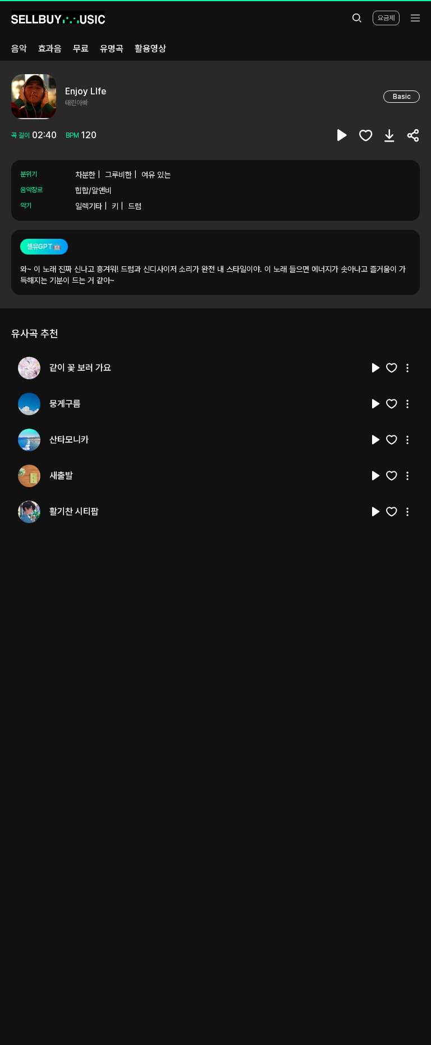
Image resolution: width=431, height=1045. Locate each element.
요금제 (386, 18)
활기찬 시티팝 (74, 511)
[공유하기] (413, 135)
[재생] (376, 368)
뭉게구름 (65, 403)
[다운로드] (389, 135)
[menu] (415, 17)
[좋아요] (366, 135)
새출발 (61, 475)
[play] (342, 135)
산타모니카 (69, 439)
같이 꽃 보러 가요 (80, 367)
